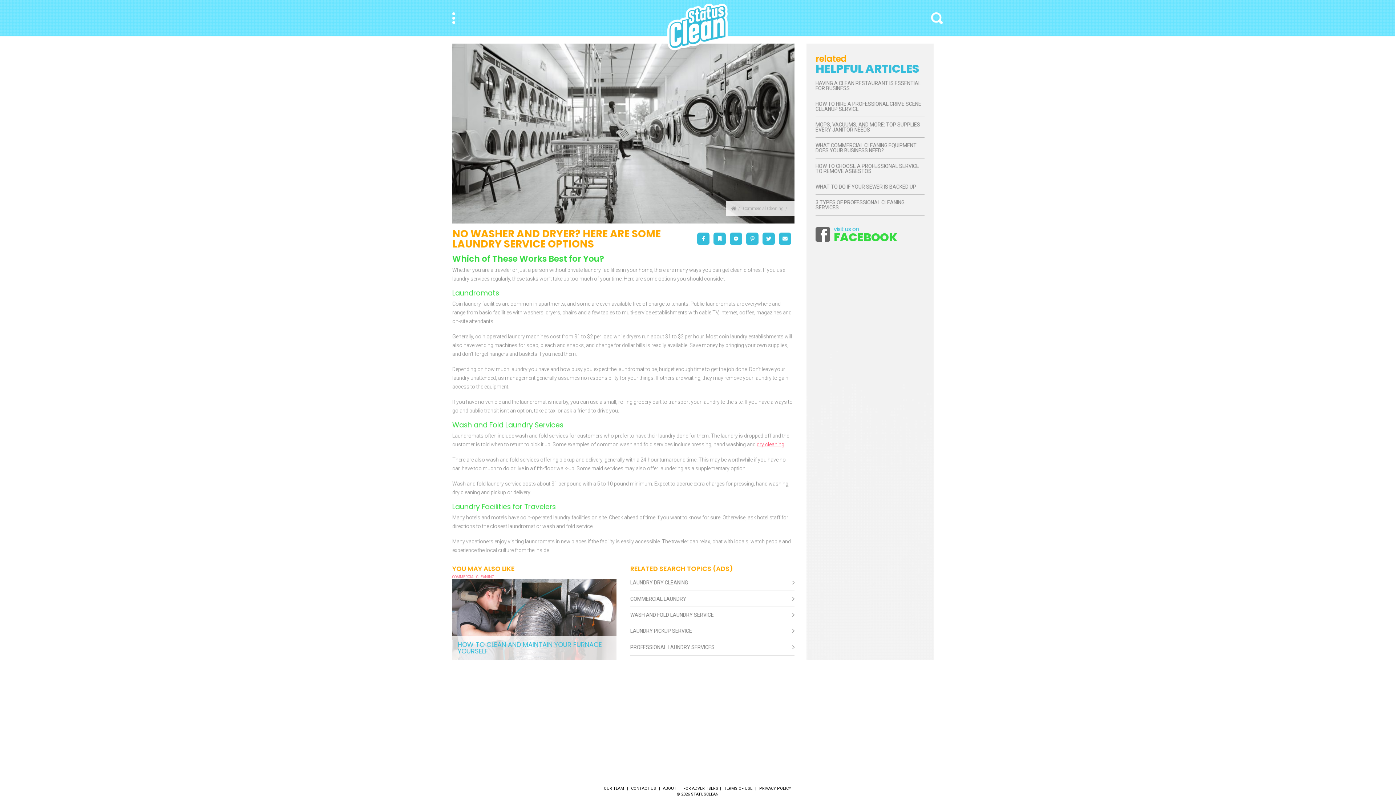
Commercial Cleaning (763, 208)
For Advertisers (700, 788)
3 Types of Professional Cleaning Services (860, 205)
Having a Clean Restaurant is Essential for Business (868, 85)
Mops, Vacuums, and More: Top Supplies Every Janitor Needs (868, 127)
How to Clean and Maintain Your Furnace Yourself (530, 648)
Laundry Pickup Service (661, 631)
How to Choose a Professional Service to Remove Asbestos (867, 168)
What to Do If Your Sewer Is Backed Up (866, 187)
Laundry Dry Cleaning (659, 582)
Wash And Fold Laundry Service (672, 615)
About (669, 788)
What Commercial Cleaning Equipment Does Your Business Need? (866, 147)
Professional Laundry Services (672, 647)
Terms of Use (738, 788)
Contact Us (643, 788)
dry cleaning (770, 444)
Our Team (614, 788)
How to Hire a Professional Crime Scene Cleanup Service (868, 106)
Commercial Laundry (658, 599)
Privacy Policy (775, 788)
